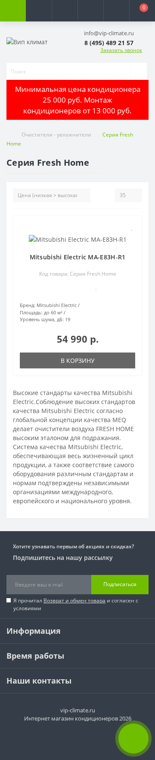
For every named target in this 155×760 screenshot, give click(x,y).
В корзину (78, 360)
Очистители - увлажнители (56, 134)
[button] (65, 10)
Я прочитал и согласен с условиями (75, 604)
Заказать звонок (121, 50)
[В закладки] (132, 227)
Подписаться (119, 584)
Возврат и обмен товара (74, 600)
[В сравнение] (132, 239)
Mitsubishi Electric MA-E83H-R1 (78, 257)
